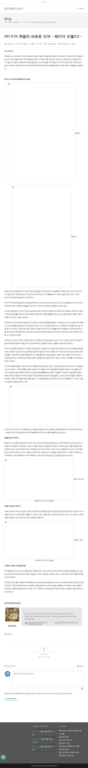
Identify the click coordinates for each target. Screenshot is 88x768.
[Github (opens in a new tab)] (43, 2)
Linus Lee (11, 44)
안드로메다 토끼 (13, 8)
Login (81, 666)
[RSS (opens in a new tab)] (45, 2)
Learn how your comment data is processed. (54, 693)
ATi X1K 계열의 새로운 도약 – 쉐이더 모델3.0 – (42, 22)
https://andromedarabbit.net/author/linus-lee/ (37, 623)
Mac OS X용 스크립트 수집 (69, 752)
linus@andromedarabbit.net (68, 623)
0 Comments (51, 44)
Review (10, 634)
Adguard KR (63, 737)
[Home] (5, 22)
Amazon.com (64, 743)
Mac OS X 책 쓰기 (65, 740)
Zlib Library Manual (66, 755)
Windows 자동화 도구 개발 (69, 746)
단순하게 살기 (64, 749)
